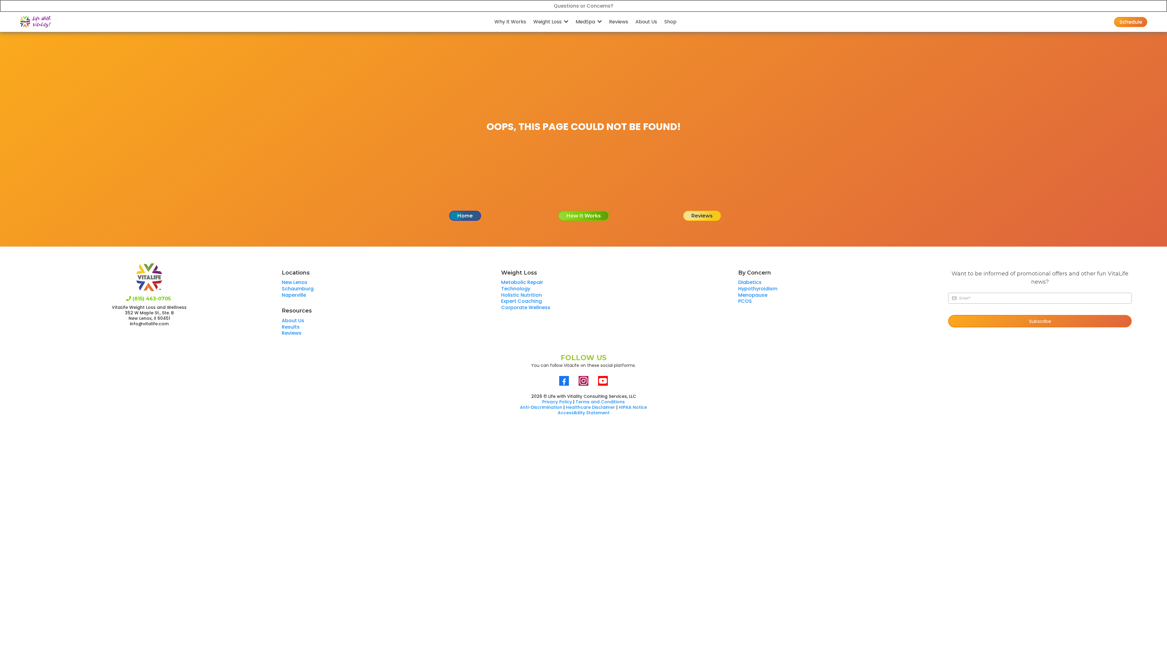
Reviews (291, 333)
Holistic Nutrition (521, 295)
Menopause (752, 295)
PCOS (745, 301)
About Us (293, 320)
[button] (565, 21)
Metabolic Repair (522, 282)
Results (291, 326)
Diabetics (750, 282)
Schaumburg (298, 288)
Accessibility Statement (584, 413)
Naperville (294, 295)
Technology (515, 288)
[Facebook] (564, 381)
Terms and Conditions (600, 402)
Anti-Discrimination (541, 407)
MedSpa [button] (586, 21)
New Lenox (294, 282)
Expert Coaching (521, 301)
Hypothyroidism (757, 288)
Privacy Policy (557, 402)
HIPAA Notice (633, 407)
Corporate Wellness (525, 307)
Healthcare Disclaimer (590, 407)
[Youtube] (603, 381)
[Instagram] (583, 381)
